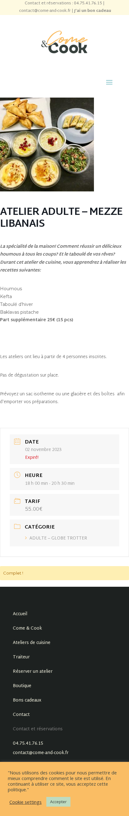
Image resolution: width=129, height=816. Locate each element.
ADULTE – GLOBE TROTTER (58, 538)
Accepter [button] (58, 801)
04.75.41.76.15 (28, 744)
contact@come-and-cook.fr (45, 11)
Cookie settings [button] (25, 802)
